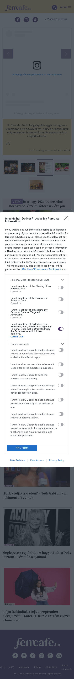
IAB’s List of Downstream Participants (41, 269)
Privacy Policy (56, 460)
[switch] (61, 287)
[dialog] (37, 339)
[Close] (67, 219)
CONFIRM (22, 448)
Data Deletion (17, 460)
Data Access (37, 460)
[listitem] (37, 279)
